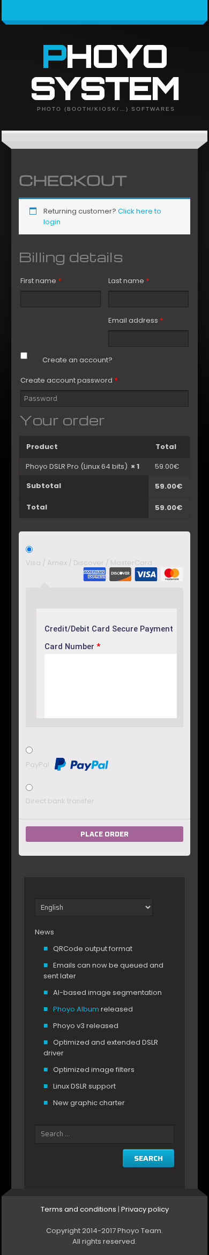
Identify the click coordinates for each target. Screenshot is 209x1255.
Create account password (69, 380)
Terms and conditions (78, 1209)
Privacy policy (145, 1209)
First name (41, 281)
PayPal (38, 764)
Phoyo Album (76, 1009)
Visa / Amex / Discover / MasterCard (89, 563)
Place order (104, 834)
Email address (135, 320)
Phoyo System (105, 72)
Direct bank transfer (60, 801)
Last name (129, 281)
